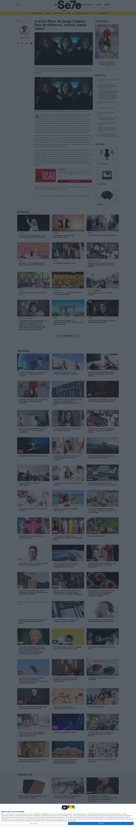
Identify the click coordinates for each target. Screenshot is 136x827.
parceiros (15, 814)
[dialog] (68, 815)
